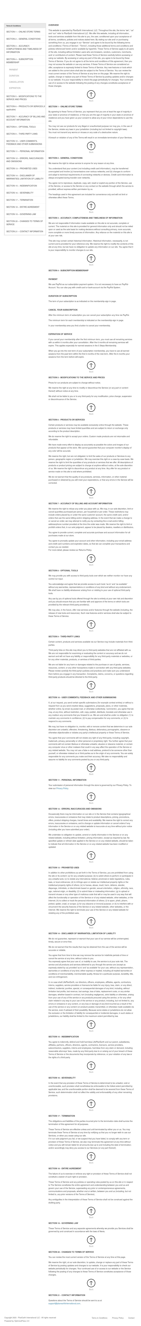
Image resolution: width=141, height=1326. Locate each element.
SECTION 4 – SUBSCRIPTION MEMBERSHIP (19, 60)
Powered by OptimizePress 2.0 (16, 1321)
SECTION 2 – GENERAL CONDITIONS (23, 38)
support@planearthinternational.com (64, 1303)
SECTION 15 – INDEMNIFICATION (21, 185)
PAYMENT (13, 69)
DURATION (14, 75)
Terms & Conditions (99, 1317)
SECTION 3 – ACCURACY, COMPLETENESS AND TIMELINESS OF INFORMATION (24, 48)
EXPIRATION (15, 88)
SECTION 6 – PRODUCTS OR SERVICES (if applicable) (25, 108)
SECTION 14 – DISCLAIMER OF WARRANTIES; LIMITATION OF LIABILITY (24, 177)
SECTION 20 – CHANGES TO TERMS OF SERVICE (24, 223)
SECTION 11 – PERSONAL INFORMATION (25, 151)
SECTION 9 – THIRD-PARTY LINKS (21, 133)
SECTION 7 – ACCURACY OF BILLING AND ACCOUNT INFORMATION (25, 118)
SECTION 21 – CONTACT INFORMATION (24, 231)
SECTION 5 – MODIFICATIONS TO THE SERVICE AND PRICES (24, 98)
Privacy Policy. (62, 788)
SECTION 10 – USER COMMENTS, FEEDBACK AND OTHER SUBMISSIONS (24, 142)
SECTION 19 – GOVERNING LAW (21, 214)
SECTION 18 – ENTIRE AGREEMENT (23, 207)
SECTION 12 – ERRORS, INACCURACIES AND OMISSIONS (24, 160)
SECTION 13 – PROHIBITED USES (21, 168)
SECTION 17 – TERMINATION (19, 199)
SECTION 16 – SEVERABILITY (19, 192)
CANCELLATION (16, 81)
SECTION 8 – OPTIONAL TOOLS (21, 126)
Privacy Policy (118, 1317)
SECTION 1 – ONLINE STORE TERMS (23, 31)
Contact (131, 1317)
